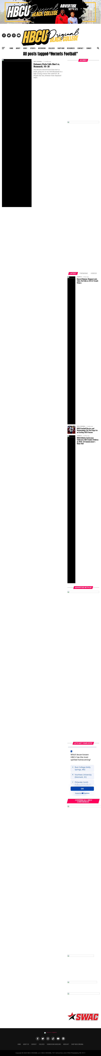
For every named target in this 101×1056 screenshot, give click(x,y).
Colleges (51, 48)
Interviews (42, 48)
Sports (32, 48)
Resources (71, 48)
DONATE (89, 48)
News (25, 48)
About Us (26, 1044)
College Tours (50, 53)
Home (11, 48)
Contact (80, 48)
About (18, 48)
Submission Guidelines (54, 1044)
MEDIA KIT (66, 1044)
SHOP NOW (61, 48)
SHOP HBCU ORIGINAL (77, 1044)
